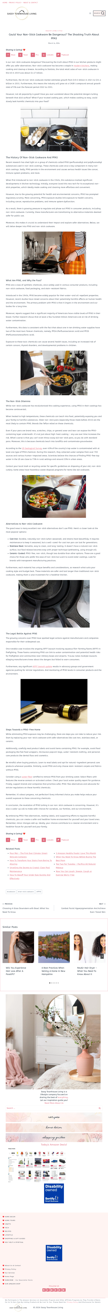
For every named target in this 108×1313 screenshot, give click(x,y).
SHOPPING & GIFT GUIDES (15, 1238)
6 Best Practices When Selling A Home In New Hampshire (53, 971)
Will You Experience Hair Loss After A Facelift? (16, 971)
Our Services (10, 1273)
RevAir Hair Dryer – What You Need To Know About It (87, 971)
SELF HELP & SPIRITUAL (14, 1242)
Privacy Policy (10, 1269)
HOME (5, 3)
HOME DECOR (10, 1216)
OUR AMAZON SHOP (12, 1284)
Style (60, 31)
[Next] (102, 956)
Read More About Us (54, 1103)
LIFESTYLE (9, 1235)
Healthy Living (51, 31)
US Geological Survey (32, 448)
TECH (7, 1227)
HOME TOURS (10, 1220)
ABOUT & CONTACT (30, 3)
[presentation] (18, 947)
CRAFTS (8, 1224)
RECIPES (8, 1231)
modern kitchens (81, 66)
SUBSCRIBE (9, 1280)
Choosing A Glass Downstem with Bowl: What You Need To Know (26, 908)
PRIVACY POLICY (15, 3)
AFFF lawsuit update (42, 666)
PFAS (38, 892)
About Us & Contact (13, 1265)
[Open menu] (90, 13)
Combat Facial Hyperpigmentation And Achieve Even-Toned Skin (83, 908)
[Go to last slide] (6, 956)
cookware (11, 892)
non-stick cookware (26, 892)
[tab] (49, 982)
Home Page (9, 1276)
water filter (27, 777)
